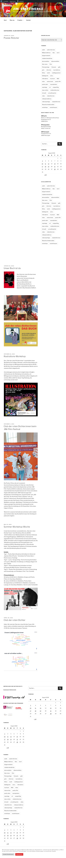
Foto (51, 64)
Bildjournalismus (46, 52)
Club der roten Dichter (14, 620)
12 (48, 163)
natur (43, 81)
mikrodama (45, 78)
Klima (43, 72)
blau (54, 52)
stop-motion (45, 90)
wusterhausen (53, 107)
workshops (45, 107)
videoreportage (46, 101)
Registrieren (13, 1)
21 (54, 166)
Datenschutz (12, 689)
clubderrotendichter (47, 58)
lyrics (51, 75)
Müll (58, 78)
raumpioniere (53, 84)
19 (48, 166)
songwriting (56, 87)
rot (50, 87)
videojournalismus (46, 98)
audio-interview (51, 49)
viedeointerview (56, 101)
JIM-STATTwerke (28, 9)
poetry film (58, 81)
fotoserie (53, 67)
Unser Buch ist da (12, 268)
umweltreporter (52, 93)
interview (48, 70)
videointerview (50, 96)
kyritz (48, 72)
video (43, 96)
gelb (59, 67)
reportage (44, 87)
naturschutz (50, 81)
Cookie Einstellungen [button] (8, 854)
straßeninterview (54, 90)
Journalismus (56, 70)
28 (54, 169)
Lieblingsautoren (56, 72)
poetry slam (45, 84)
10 (42, 163)
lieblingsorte (45, 75)
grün (43, 70)
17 (42, 166)
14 (54, 163)
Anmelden (5, 1)
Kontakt (28, 20)
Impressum (6, 689)
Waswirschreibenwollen (48, 104)
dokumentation (55, 61)
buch (58, 52)
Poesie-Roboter (11, 38)
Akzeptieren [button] (19, 854)
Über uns (12, 20)
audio (43, 49)
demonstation (45, 61)
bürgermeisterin (46, 55)
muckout (52, 78)
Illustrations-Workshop (15, 356)
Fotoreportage (45, 67)
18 (45, 166)
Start (5, 20)
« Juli (45, 174)
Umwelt (44, 93)
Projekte (19, 20)
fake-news (44, 64)
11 (45, 163)
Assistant (21, 1)
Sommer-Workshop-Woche (17, 526)
